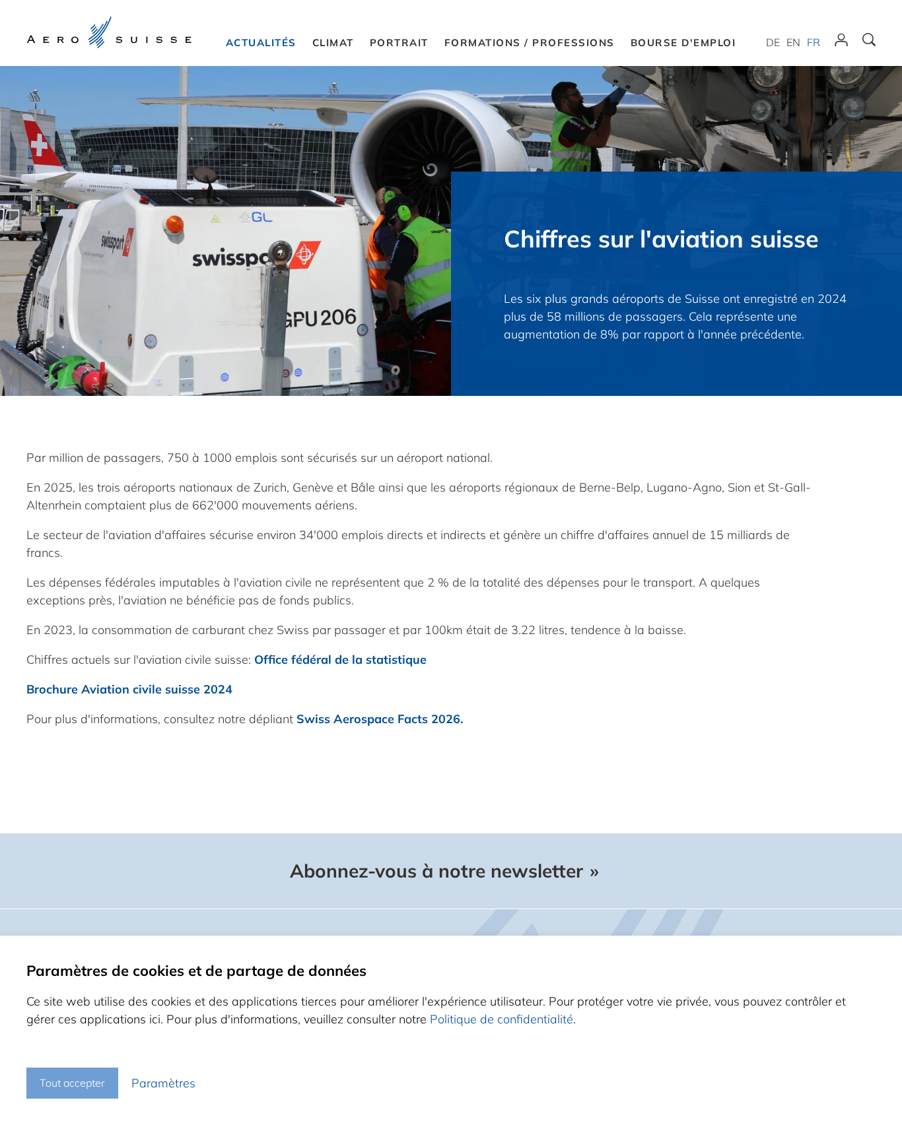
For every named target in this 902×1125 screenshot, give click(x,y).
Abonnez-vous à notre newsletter (436, 871)
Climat (333, 42)
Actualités (261, 42)
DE (773, 42)
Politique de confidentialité (501, 1019)
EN (793, 42)
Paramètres (163, 1083)
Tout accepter (72, 1082)
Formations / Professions (529, 42)
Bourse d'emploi (683, 42)
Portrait (399, 42)
